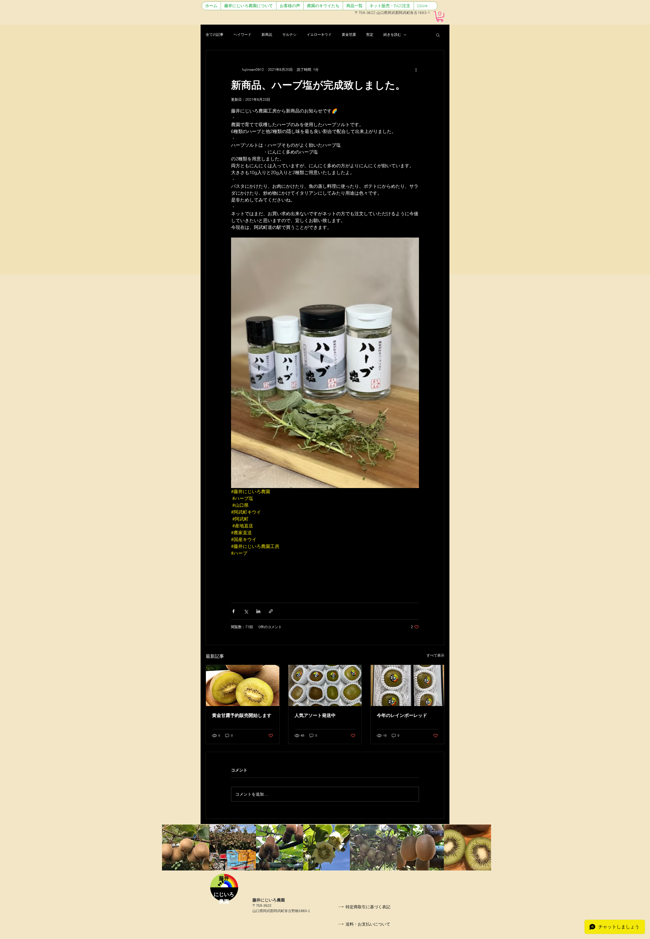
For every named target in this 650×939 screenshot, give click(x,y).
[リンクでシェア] (270, 611)
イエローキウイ (319, 34)
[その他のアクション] (416, 69)
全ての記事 (214, 34)
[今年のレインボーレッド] (407, 685)
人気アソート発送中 (315, 715)
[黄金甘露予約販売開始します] (242, 685)
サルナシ (289, 34)
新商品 (267, 34)
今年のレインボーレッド (402, 715)
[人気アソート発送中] (325, 685)
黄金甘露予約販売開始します (241, 715)
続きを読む (392, 34)
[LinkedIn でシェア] (258, 611)
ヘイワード (242, 34)
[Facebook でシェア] (233, 611)
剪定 (369, 34)
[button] (440, 16)
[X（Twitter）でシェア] (245, 611)
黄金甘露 (349, 34)
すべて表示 (435, 655)
